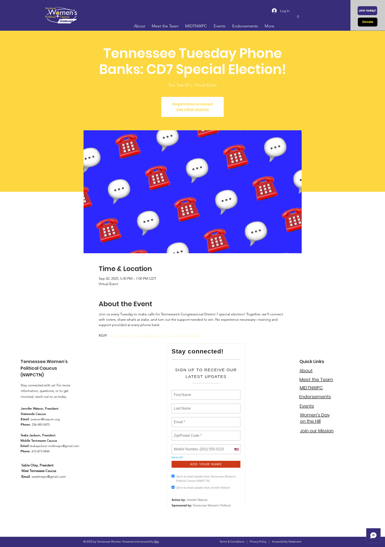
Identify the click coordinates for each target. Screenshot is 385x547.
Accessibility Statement (286, 541)
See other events (192, 109)
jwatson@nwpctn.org (45, 419)
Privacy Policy (258, 541)
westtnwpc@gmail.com (49, 476)
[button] (298, 15)
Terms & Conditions (231, 541)
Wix (156, 541)
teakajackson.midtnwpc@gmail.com (54, 446)
